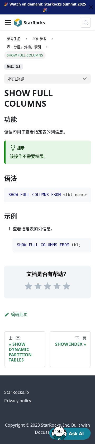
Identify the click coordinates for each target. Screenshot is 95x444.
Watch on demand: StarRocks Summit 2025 (48, 4)
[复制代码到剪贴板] (84, 194)
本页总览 (16, 79)
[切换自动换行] (74, 194)
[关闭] (91, 7)
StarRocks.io (16, 392)
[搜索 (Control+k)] (86, 23)
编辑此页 (19, 314)
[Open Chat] (70, 432)
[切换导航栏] (8, 23)
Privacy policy (17, 401)
